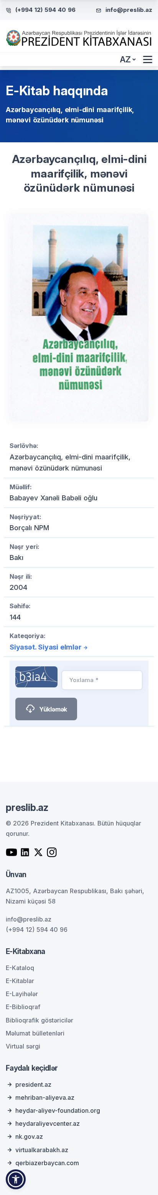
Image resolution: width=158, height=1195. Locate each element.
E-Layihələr (22, 994)
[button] (16, 1179)
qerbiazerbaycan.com (47, 1163)
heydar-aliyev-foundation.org (57, 1110)
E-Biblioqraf (23, 1007)
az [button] (125, 59)
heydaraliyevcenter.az (47, 1123)
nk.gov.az (29, 1136)
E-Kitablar (20, 981)
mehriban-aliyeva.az (44, 1097)
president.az (33, 1084)
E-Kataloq (20, 968)
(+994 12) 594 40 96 (45, 9)
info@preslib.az (128, 9)
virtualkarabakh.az (41, 1150)
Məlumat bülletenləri (35, 1033)
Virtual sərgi (23, 1046)
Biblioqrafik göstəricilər (39, 1020)
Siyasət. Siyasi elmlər (46, 647)
